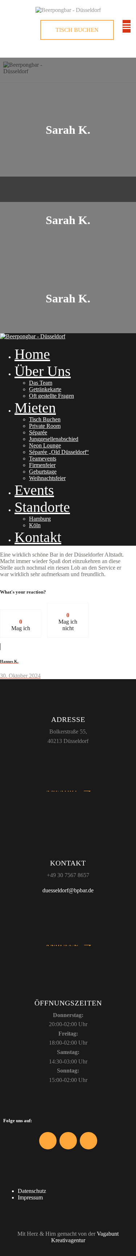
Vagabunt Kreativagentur (85, 1237)
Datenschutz (32, 1191)
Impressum (30, 1197)
